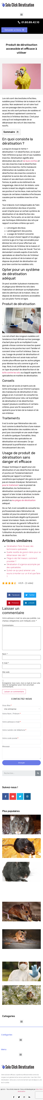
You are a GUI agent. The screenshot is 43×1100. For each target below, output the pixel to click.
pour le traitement (10, 485)
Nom (5, 654)
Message (6, 746)
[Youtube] (12, 796)
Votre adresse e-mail (11, 722)
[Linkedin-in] (29, 1097)
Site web (5, 672)
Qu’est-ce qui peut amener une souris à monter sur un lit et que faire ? (23, 573)
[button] (21, 14)
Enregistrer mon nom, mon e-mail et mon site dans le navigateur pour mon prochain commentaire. (21, 685)
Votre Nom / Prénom (10, 713)
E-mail (5, 663)
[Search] (38, 773)
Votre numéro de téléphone (13, 730)
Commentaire (7, 625)
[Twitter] (20, 796)
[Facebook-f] (5, 796)
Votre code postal (9, 738)
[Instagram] (27, 796)
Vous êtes (6, 705)
